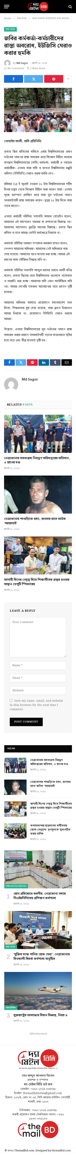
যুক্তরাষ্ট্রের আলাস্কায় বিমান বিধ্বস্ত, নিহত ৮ (40, 1015)
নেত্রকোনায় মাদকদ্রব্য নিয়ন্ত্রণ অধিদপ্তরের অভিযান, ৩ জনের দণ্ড (37, 460)
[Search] (70, 6)
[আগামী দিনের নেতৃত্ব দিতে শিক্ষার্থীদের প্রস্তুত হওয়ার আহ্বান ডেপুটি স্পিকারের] (38, 555)
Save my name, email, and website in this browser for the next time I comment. (36, 705)
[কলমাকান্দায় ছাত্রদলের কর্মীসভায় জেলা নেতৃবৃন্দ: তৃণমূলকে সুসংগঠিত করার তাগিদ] (15, 831)
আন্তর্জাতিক (11, 1008)
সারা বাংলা (10, 29)
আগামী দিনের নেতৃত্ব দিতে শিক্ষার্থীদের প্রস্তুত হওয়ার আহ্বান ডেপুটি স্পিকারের (36, 582)
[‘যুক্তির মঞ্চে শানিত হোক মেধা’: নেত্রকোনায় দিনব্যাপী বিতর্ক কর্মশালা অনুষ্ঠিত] (38, 930)
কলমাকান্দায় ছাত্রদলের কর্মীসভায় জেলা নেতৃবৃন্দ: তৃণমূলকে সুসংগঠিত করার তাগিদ (50, 829)
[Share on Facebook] (13, 79)
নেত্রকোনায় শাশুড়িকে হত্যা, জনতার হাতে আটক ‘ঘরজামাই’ (35, 521)
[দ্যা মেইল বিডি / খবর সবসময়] (38, 6)
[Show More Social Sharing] (68, 79)
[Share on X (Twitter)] (33, 79)
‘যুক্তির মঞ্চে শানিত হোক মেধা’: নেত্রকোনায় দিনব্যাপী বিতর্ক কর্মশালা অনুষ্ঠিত (42, 956)
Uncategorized (16, 886)
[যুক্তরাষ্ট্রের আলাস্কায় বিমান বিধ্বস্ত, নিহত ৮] (38, 991)
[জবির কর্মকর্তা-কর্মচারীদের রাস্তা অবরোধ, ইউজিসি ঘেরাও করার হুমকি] (38, 110)
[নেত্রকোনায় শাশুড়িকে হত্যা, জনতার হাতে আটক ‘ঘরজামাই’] (38, 495)
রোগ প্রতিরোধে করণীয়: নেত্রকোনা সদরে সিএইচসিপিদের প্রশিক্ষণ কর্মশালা (40, 896)
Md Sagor (22, 63)
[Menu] (6, 6)
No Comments (15, 68)
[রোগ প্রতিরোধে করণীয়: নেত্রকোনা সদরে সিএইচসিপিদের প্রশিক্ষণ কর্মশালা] (38, 869)
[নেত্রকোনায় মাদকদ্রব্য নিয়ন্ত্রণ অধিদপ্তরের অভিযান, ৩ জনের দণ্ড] (38, 434)
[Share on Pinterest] (53, 79)
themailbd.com (61, 1151)
